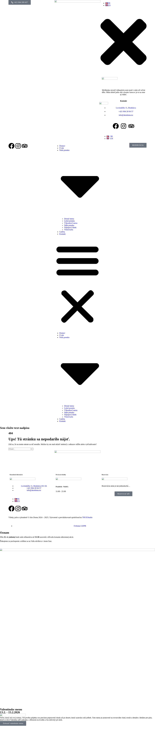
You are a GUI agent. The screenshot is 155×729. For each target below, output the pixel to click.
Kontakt (62, 234)
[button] (77, 283)
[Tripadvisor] (131, 126)
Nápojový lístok (70, 227)
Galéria (62, 232)
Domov (62, 146)
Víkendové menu (70, 223)
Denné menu (69, 219)
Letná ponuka (69, 221)
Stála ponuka (69, 225)
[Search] (32, 449)
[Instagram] (123, 126)
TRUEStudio (87, 517)
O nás (61, 148)
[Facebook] (116, 126)
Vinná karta (68, 230)
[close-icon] (124, 75)
